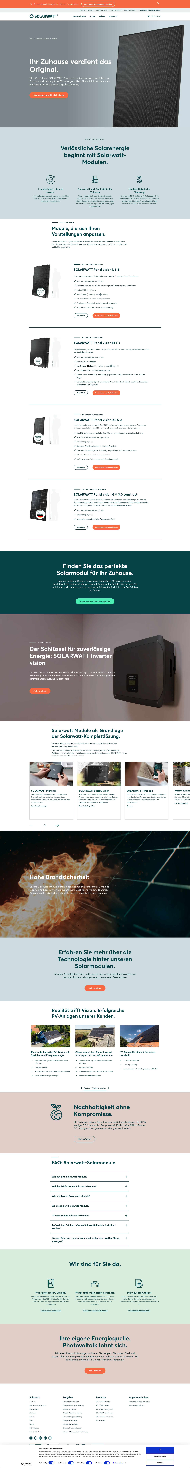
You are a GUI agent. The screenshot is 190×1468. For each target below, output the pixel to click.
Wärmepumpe (100, 1420)
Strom (31, 38)
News (31, 1420)
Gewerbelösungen (130, 10)
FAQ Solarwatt (34, 1428)
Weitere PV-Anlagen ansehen (95, 1088)
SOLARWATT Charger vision (105, 1417)
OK (160, 1450)
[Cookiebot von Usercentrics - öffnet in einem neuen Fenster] (26, 1464)
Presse (31, 1424)
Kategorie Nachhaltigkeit (70, 1424)
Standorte (32, 1413)
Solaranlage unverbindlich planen (48, 95)
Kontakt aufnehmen (35, 1432)
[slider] (98, 935)
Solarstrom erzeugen (42, 38)
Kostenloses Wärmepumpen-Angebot (98, 4)
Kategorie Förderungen (70, 1420)
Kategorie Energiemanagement (72, 1413)
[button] (57, 825)
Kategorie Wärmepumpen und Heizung (75, 1432)
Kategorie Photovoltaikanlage (72, 1428)
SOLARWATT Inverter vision (104, 1413)
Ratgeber (90, 10)
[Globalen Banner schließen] (158, 3)
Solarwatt (34, 1397)
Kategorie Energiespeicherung (72, 1417)
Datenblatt (81, 316)
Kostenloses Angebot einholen (106, 316)
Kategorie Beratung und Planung (73, 1405)
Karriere (82, 10)
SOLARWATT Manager (103, 1402)
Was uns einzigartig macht (37, 1405)
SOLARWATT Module (102, 1405)
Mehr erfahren (40, 691)
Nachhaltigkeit (34, 1409)
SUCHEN (157, 16)
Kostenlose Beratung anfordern (150, 10)
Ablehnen (160, 1463)
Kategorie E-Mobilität (69, 1409)
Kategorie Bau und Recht (71, 1402)
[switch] (71, 1462)
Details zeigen (118, 1463)
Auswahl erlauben (160, 1456)
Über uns (32, 1402)
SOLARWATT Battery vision (104, 1409)
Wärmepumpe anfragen (136, 1405)
